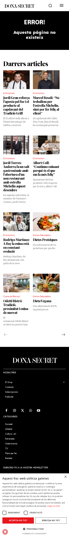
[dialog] (34, 505)
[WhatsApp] (30, 410)
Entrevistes (9, 93)
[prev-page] (5, 334)
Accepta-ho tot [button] (18, 520)
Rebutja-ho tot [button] (51, 520)
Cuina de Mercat (11, 296)
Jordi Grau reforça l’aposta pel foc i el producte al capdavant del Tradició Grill (16, 105)
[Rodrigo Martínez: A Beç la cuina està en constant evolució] (16, 221)
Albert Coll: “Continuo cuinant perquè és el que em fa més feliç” (46, 168)
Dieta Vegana (42, 301)
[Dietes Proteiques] (46, 221)
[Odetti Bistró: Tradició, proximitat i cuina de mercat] (16, 283)
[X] (22, 410)
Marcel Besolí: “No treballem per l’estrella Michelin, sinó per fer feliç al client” (46, 105)
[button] (50, 5)
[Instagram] (14, 410)
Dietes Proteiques (45, 239)
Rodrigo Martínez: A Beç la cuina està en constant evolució (16, 245)
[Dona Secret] (19, 6)
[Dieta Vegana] (46, 283)
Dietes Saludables (42, 235)
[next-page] (63, 334)
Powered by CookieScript (34, 533)
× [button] (65, 477)
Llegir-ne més (53, 506)
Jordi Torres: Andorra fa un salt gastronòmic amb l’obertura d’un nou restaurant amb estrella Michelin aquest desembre (16, 176)
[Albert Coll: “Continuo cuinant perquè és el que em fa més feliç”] (46, 145)
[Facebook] (6, 410)
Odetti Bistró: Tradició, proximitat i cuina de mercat (15, 307)
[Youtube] (38, 410)
